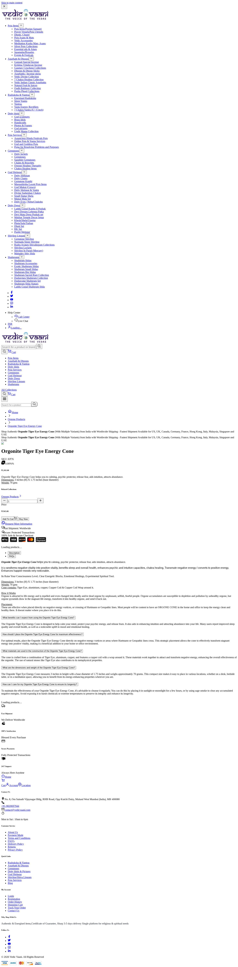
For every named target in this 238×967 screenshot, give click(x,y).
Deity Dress (14, 205)
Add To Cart (8, 519)
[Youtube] (11, 300)
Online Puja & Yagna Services (29, 141)
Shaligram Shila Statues (26, 283)
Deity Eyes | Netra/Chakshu (28, 201)
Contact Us (13, 910)
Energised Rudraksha (25, 98)
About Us (13, 832)
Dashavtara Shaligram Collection (31, 278)
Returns (12, 846)
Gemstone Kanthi (23, 181)
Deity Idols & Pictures (19, 871)
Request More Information (18, 523)
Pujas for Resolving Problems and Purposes (36, 147)
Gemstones (13, 150)
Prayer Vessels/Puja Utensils (28, 31)
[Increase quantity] (40, 500)
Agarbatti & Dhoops (18, 58)
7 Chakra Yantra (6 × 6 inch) (28, 109)
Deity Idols (13, 113)
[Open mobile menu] (4, 399)
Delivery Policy (16, 844)
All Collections (9, 389)
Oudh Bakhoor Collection (27, 88)
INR (10, 324)
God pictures (20, 128)
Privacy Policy (15, 849)
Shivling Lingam (16, 235)
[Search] (39, 346)
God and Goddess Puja (26, 144)
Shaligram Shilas (22, 260)
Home (15, 412)
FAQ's (11, 841)
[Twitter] (11, 296)
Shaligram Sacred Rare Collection (31, 275)
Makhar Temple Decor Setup (29, 217)
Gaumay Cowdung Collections (30, 68)
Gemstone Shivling (24, 239)
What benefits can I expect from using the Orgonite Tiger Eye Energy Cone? (38, 617)
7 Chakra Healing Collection (29, 79)
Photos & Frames (23, 125)
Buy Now (23, 519)
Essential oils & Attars (25, 49)
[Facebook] (11, 292)
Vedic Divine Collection (26, 76)
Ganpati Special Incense (26, 62)
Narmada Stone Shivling (26, 241)
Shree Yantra (20, 101)
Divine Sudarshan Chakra (27, 193)
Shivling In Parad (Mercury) (28, 250)
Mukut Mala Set (22, 198)
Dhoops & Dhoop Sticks (27, 70)
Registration (14, 899)
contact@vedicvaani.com (17, 810)
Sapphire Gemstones (24, 159)
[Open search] (4, 351)
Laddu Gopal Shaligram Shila (29, 286)
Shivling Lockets (23, 247)
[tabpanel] (119, 586)
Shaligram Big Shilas (25, 272)
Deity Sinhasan (22, 175)
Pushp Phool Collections (26, 91)
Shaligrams (13, 257)
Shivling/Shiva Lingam (19, 877)
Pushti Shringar (22, 232)
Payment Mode (15, 835)
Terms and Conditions (19, 838)
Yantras (18, 104)
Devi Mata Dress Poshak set (28, 214)
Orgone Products (16, 419)
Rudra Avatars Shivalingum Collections (34, 244)
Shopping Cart (15, 904)
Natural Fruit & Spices (25, 85)
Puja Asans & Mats (24, 37)
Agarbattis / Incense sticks (27, 73)
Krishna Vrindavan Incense (28, 65)
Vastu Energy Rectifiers (26, 107)
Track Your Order (17, 907)
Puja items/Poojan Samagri (28, 29)
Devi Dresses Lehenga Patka (29, 211)
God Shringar (15, 172)
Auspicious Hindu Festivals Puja (31, 138)
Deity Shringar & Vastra (26, 190)
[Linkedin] (11, 307)
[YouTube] (9, 944)
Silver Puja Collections (26, 46)
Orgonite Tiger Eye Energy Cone (25, 426)
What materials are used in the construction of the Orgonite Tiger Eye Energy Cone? (42, 651)
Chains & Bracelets (24, 162)
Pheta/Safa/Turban (23, 223)
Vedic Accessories (23, 40)
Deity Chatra (20, 178)
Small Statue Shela (23, 196)
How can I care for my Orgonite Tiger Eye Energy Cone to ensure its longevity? (40, 684)
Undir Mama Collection (26, 131)
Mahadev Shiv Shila (24, 253)
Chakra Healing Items (25, 168)
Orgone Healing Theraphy (27, 165)
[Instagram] (11, 303)
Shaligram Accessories (25, 263)
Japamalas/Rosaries (24, 52)
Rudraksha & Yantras (18, 95)
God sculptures (22, 116)
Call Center (23, 316)
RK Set (18, 229)
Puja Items (13, 25)
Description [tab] (14, 553)
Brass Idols (20, 119)
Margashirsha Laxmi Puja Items (30, 184)
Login (11, 896)
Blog (10, 883)
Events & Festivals (23, 55)
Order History (15, 901)
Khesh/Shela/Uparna (24, 220)
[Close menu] (4, 6)
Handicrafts (20, 122)
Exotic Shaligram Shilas (26, 266)
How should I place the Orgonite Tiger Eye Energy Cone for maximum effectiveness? (42, 634)
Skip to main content (11, 2)
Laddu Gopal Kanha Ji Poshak (30, 208)
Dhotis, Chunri (21, 34)
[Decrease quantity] (4, 500)
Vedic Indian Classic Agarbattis (30, 82)
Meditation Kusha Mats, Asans (30, 43)
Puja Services (15, 135)
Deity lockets (21, 154)
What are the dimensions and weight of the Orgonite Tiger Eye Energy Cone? (39, 667)
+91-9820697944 (10, 806)
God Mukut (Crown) (25, 187)
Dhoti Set (19, 226)
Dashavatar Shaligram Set (27, 280)
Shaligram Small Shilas (26, 269)
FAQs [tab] (11, 556)
